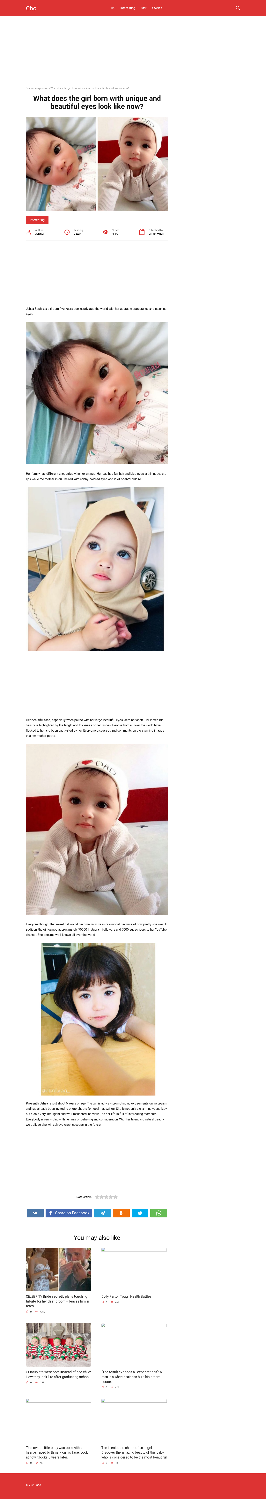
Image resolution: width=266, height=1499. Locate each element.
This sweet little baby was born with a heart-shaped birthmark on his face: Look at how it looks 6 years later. (57, 1452)
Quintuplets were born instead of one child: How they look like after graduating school (58, 1374)
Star (143, 8)
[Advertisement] (133, 54)
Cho (31, 8)
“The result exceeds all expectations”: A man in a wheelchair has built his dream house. (131, 1377)
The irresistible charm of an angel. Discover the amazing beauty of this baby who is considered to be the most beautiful (134, 1452)
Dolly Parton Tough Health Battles (126, 1296)
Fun (112, 8)
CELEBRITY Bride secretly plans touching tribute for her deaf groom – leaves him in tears (57, 1301)
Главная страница (37, 88)
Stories (157, 8)
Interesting (127, 8)
